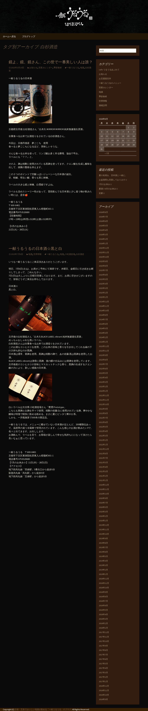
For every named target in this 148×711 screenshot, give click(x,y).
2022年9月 (103, 409)
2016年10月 (104, 695)
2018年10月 (104, 587)
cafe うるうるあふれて (109, 69)
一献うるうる (73, 67)
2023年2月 (103, 386)
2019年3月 (103, 565)
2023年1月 (103, 391)
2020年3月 (103, 511)
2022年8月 (103, 413)
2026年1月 (103, 243)
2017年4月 (103, 668)
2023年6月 (103, 368)
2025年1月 (103, 297)
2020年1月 (103, 520)
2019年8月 (103, 543)
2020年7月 (103, 502)
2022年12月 (104, 395)
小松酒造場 (70, 254)
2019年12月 (104, 525)
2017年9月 (103, 645)
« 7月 (107, 153)
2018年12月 (104, 578)
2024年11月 (104, 306)
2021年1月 (103, 480)
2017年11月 (104, 636)
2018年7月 (103, 601)
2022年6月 (103, 422)
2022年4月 (103, 431)
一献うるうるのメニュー (110, 83)
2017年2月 (103, 677)
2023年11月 (104, 350)
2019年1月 (103, 574)
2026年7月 (103, 216)
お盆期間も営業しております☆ (113, 179)
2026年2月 (103, 239)
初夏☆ (102, 193)
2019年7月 (103, 547)
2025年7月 (103, 270)
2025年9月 (103, 261)
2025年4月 (103, 283)
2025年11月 (104, 252)
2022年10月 (104, 404)
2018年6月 (103, 605)
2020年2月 (103, 516)
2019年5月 (103, 556)
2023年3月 (103, 382)
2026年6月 (103, 221)
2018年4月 (103, 614)
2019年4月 (103, 560)
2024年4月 (103, 333)
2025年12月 (104, 248)
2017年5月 (103, 663)
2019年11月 (104, 529)
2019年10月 (104, 534)
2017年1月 (103, 681)
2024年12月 (104, 301)
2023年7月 (103, 364)
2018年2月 (103, 623)
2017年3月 (103, 672)
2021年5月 (103, 462)
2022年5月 (103, 426)
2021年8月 (103, 453)
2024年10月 (104, 310)
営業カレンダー (45, 67)
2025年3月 (103, 288)
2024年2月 (103, 337)
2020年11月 (104, 489)
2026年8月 (103, 212)
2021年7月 (103, 458)
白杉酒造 (80, 254)
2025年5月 (103, 279)
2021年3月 (103, 471)
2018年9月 (103, 592)
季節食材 (58, 67)
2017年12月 (104, 632)
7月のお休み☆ (105, 184)
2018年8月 (103, 596)
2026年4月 (103, 230)
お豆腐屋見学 (105, 78)
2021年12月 (104, 449)
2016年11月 (104, 690)
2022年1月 (103, 444)
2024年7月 (103, 319)
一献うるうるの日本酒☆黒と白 (35, 248)
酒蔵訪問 (103, 105)
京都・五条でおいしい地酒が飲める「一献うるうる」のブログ (43, 709)
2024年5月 (103, 328)
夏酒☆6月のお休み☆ (108, 188)
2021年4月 (103, 467)
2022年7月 (103, 417)
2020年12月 (104, 485)
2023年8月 (103, 359)
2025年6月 (103, 274)
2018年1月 (103, 628)
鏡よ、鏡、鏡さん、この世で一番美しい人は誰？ (51, 62)
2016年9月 (103, 699)
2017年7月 (103, 654)
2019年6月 (103, 552)
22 (128, 140)
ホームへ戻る (9, 36)
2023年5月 (103, 373)
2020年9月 (103, 498)
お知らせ (33, 67)
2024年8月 (103, 315)
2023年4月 (103, 377)
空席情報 (37, 254)
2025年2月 (103, 292)
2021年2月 (103, 476)
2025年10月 (104, 257)
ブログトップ (28, 36)
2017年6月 (103, 659)
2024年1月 (103, 342)
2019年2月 (103, 569)
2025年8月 (103, 266)
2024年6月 (103, 324)
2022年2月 (103, 440)
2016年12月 (104, 686)
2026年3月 (103, 234)
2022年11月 (104, 400)
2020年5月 (103, 507)
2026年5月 (103, 225)
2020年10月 (104, 493)
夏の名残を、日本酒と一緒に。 (113, 175)
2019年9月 (103, 538)
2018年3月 (103, 619)
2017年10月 (104, 641)
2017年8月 (103, 650)
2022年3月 (103, 435)
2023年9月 (103, 355)
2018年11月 (104, 583)
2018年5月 (103, 610)
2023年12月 (104, 346)
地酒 (82, 67)
